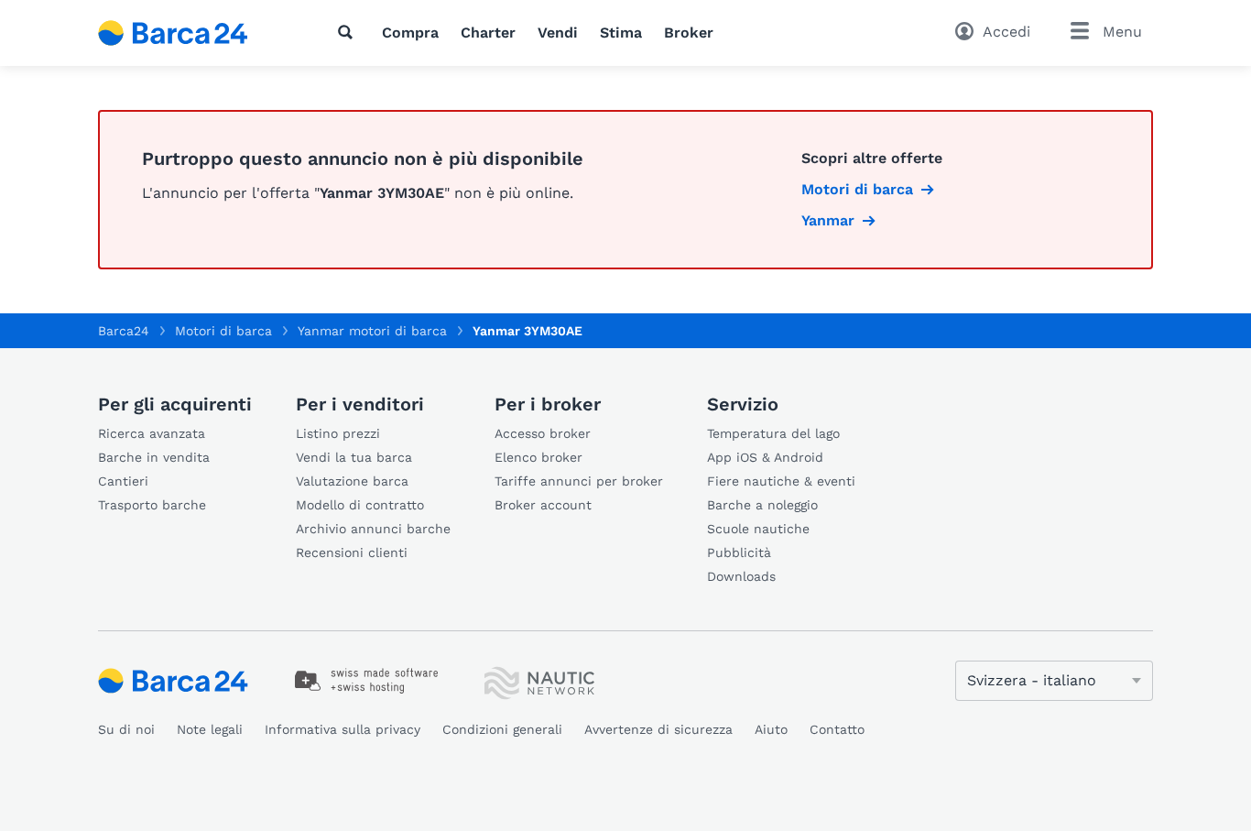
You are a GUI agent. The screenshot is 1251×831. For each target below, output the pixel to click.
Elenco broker (538, 457)
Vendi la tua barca (354, 457)
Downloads (741, 576)
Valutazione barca (352, 481)
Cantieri (123, 481)
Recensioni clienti (352, 552)
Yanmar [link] (827, 220)
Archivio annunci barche (373, 528)
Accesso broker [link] (543, 433)
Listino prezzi (338, 433)
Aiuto (771, 729)
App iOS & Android (765, 457)
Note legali (210, 729)
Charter (488, 32)
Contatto (837, 729)
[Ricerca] (349, 32)
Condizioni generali (502, 729)
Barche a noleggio (762, 505)
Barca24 (123, 330)
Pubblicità (739, 552)
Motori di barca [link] (857, 189)
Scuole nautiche (758, 528)
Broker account (543, 505)
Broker (688, 32)
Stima (621, 32)
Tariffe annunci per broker (579, 481)
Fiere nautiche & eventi (781, 481)
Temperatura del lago (773, 433)
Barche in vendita (154, 457)
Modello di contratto (360, 505)
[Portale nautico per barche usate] (188, 33)
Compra (410, 32)
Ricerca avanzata (151, 433)
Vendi (558, 32)
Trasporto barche (152, 505)
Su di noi (126, 729)
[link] (367, 680)
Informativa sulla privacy (342, 729)
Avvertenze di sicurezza (658, 729)
